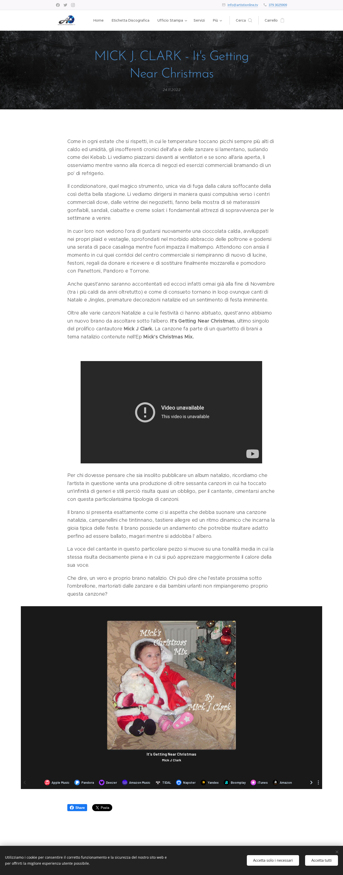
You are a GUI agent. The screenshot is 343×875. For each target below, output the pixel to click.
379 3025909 (278, 5)
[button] (244, 20)
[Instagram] (73, 5)
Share (80, 808)
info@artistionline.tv (242, 5)
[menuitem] (100, 20)
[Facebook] (58, 5)
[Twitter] (65, 5)
